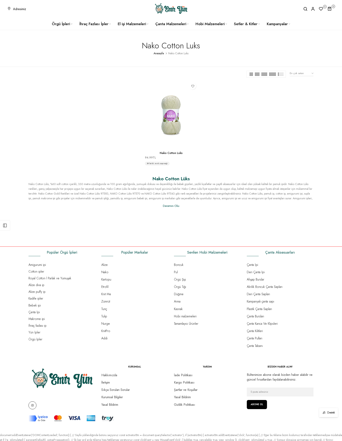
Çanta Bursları (255, 316)
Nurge (105, 323)
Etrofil (104, 286)
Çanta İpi (34, 312)
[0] (321, 9)
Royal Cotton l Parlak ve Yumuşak (49, 278)
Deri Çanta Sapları (258, 294)
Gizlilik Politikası (184, 404)
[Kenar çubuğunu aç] (5, 225)
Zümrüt (105, 301)
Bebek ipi (34, 305)
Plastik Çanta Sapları (259, 309)
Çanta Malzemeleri (170, 24)
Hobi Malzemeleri (210, 24)
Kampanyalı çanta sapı (260, 301)
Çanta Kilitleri (255, 331)
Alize (104, 264)
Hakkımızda (109, 375)
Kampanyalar (277, 24)
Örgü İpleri (61, 24)
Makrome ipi (36, 319)
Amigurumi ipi (37, 264)
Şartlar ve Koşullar (186, 390)
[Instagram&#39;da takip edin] (32, 405)
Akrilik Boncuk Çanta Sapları (264, 286)
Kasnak (178, 309)
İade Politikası (183, 375)
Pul (176, 272)
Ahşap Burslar (255, 279)
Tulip (104, 316)
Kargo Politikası (184, 382)
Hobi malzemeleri (185, 316)
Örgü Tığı (180, 286)
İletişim (105, 382)
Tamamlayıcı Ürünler (186, 323)
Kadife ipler (35, 298)
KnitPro (105, 331)
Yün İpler (34, 332)
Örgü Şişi (180, 279)
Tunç (104, 309)
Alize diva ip (36, 285)
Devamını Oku (171, 206)
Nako (104, 272)
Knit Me (106, 294)
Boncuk (178, 264)
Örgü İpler (35, 339)
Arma (177, 301)
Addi (104, 338)
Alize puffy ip (37, 291)
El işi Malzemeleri (132, 24)
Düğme (178, 294)
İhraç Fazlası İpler (93, 24)
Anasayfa (159, 53)
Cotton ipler (36, 271)
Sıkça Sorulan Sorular (115, 390)
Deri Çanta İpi (256, 272)
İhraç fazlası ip (37, 325)
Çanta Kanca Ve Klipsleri (262, 323)
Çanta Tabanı (255, 346)
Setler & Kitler (245, 24)
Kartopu (106, 279)
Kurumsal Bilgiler (112, 397)
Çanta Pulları (254, 338)
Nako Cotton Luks (171, 153)
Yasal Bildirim (109, 404)
